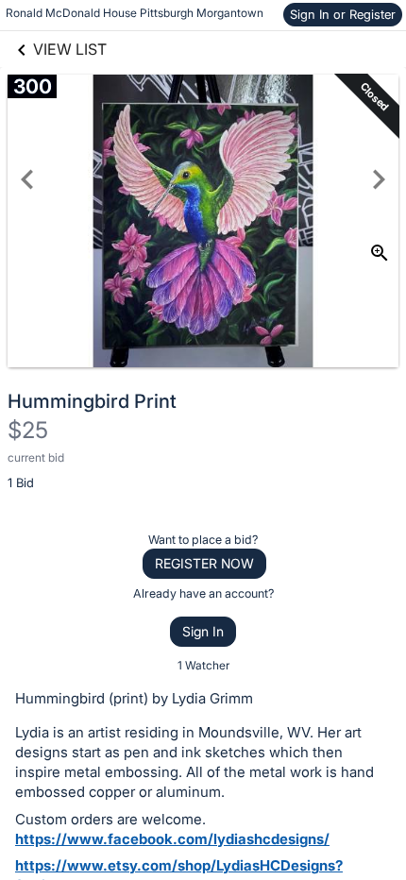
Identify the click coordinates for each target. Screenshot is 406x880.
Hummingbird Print (92, 401)
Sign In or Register (343, 14)
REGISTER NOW (204, 563)
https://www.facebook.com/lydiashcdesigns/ (172, 839)
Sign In (203, 631)
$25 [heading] (28, 430)
